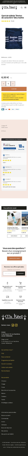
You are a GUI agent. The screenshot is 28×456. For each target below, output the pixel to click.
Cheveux (3, 381)
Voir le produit (14, 235)
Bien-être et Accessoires (8, 390)
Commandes (4, 418)
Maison (3, 393)
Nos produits (5, 377)
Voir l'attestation (10, 148)
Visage (3, 384)
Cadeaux (3, 396)
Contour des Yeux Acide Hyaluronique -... (14, 228)
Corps (3, 387)
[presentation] (2, 224)
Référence (4, 57)
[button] (14, 258)
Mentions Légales (10, 445)
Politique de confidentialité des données (16, 447)
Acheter (14, 89)
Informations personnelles (8, 412)
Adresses (4, 425)
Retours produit (5, 415)
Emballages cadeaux (7, 402)
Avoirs (3, 421)
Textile (3, 399)
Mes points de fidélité (7, 434)
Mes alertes (4, 431)
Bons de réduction (6, 428)
